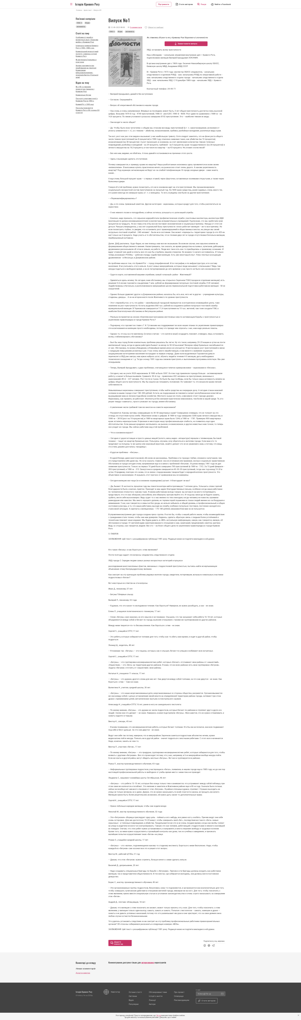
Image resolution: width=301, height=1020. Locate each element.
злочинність (130, 31)
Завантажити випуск (187, 44)
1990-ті (112, 31)
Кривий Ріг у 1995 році (85, 104)
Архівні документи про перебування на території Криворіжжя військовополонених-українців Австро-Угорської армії (87, 71)
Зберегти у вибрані (155, 27)
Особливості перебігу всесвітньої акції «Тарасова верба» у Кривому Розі (87, 39)
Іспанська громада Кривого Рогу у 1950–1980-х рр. (87, 47)
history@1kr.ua (204, 994)
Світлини (133, 996)
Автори (152, 1004)
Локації (152, 1000)
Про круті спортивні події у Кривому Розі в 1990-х (87, 100)
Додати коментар (83, 973)
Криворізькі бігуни (83, 95)
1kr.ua (158, 1015)
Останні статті (135, 992)
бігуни (120, 31)
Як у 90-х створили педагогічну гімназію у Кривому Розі (85, 89)
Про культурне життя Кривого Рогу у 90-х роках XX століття (87, 110)
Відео (131, 1000)
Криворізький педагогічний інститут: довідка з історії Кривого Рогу (87, 54)
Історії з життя (155, 996)
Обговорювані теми (158, 992)
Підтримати (163, 4)
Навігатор (115, 992)
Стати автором (186, 4)
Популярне (134, 1004)
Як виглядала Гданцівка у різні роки (86, 61)
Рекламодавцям (181, 1000)
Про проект (179, 992)
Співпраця (179, 996)
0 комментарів (136, 27)
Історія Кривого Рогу (87, 4)
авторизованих (147, 962)
